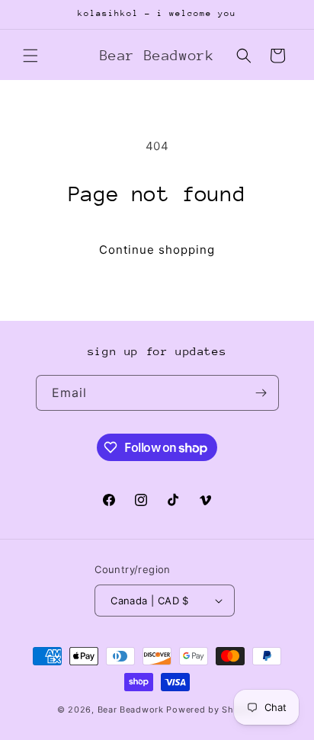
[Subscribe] (261, 393)
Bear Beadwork (131, 709)
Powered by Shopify (211, 709)
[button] (30, 55)
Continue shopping (157, 249)
